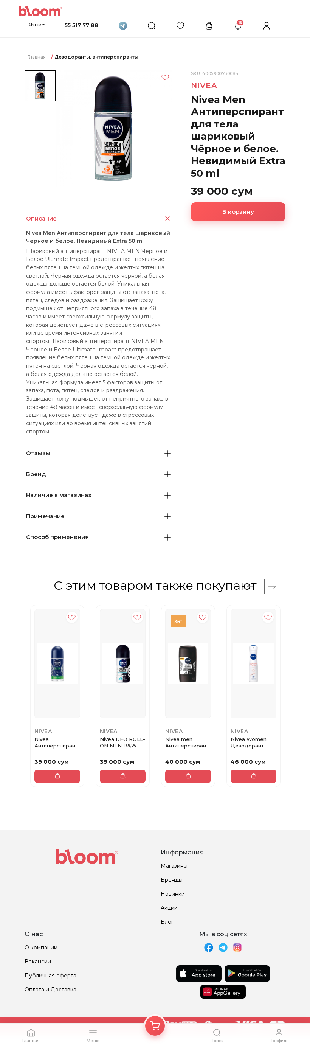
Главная (37, 57)
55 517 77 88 (81, 25)
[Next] (271, 586)
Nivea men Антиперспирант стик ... (187, 742)
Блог (167, 921)
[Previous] (250, 586)
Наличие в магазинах (58, 495)
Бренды (172, 879)
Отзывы (38, 453)
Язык (35, 25)
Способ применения (57, 537)
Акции (169, 907)
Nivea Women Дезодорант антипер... (249, 742)
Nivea (204, 85)
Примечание (45, 516)
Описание (41, 218)
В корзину (238, 211)
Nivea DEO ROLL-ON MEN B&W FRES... (122, 742)
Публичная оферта (50, 975)
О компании (41, 947)
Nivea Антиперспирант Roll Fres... (56, 742)
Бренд (36, 474)
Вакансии (38, 961)
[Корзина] (155, 1025)
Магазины (174, 865)
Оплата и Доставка (50, 989)
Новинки (173, 893)
